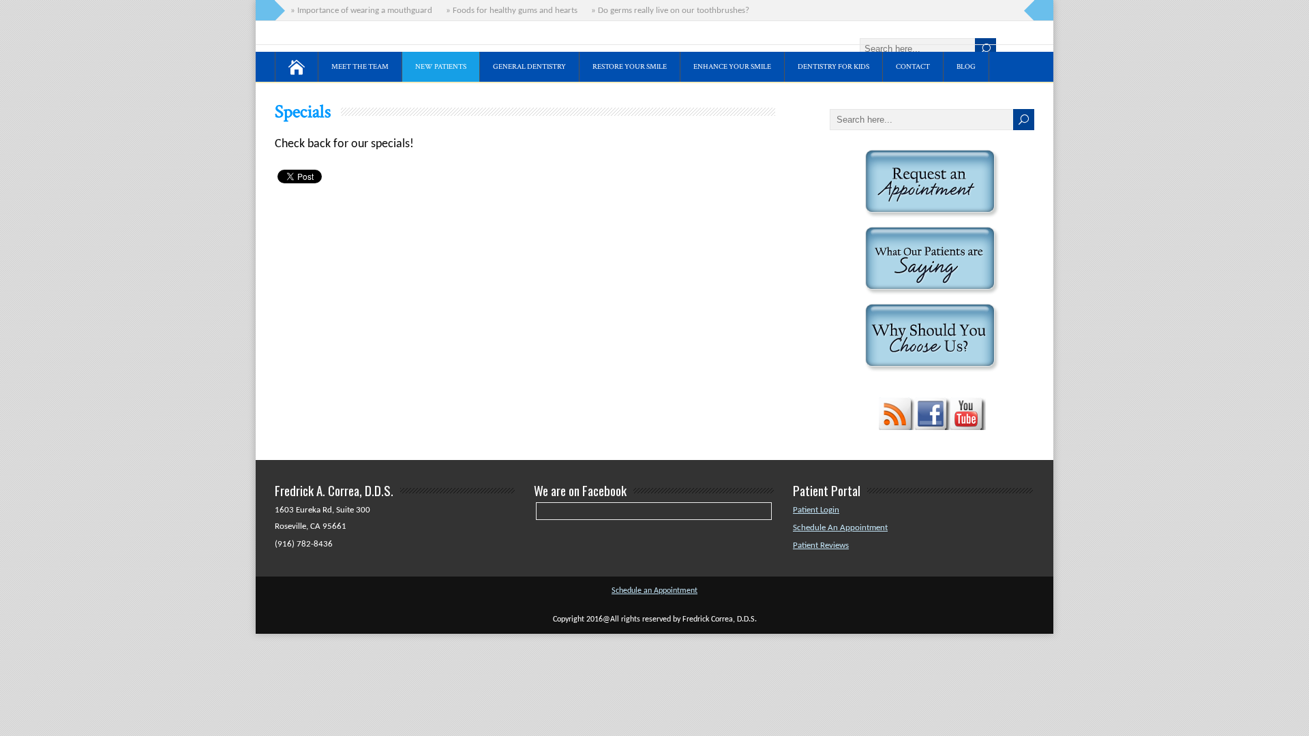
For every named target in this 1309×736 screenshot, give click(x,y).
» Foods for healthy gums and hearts (509, 10)
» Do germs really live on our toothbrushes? (668, 10)
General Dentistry (529, 67)
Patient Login (816, 510)
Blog (966, 67)
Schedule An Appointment (840, 527)
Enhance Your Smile (732, 67)
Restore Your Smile (629, 67)
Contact (913, 67)
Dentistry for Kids (833, 67)
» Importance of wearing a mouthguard (359, 10)
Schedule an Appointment (654, 591)
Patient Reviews (821, 545)
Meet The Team (360, 67)
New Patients (440, 67)
